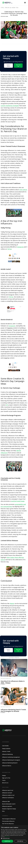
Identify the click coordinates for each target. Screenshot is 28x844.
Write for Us (5, 782)
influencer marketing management (11, 757)
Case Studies (5, 745)
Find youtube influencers (8, 821)
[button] (25, 2)
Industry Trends (6, 751)
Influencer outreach (7, 792)
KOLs (3, 811)
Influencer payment (7, 806)
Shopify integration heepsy (9, 808)
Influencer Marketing (6, 678)
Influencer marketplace (8, 797)
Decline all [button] (20, 841)
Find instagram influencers (9, 818)
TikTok (9, 249)
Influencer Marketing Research (9, 763)
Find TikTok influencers (8, 823)
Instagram (20, 247)
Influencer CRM (6, 801)
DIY (7, 405)
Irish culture (23, 189)
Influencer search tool (7, 790)
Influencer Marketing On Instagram (11, 760)
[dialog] (14, 834)
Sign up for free (6, 778)
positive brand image (17, 501)
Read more (7, 836)
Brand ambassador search (8, 804)
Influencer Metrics (6, 765)
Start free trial (18, 65)
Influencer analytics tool (8, 795)
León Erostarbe (4, 16)
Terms (3, 780)
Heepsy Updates (6, 748)
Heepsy (12, 603)
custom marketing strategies (10, 105)
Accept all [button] (7, 841)
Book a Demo (8, 65)
